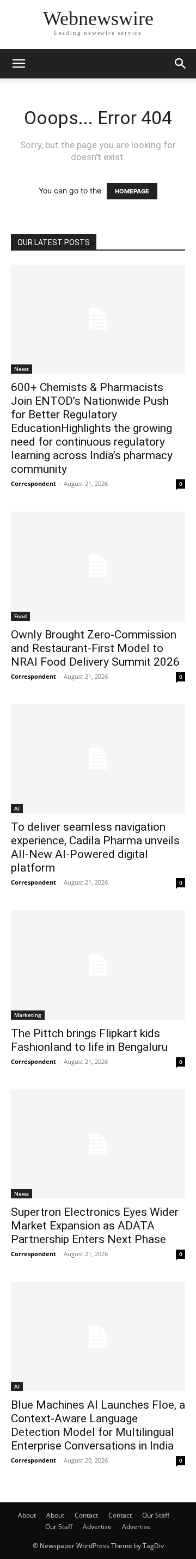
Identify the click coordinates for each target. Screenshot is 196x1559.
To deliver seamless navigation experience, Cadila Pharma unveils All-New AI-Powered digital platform (95, 847)
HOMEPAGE (132, 191)
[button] (18, 63)
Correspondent (33, 483)
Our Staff (155, 1515)
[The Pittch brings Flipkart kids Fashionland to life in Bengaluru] (98, 964)
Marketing (27, 1015)
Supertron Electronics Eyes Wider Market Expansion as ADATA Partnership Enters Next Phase (95, 1225)
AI (17, 808)
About (27, 1515)
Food (20, 616)
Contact (86, 1515)
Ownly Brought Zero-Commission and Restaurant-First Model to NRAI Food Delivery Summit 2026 (95, 648)
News (21, 369)
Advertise (97, 1526)
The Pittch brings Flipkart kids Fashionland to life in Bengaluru (89, 1040)
